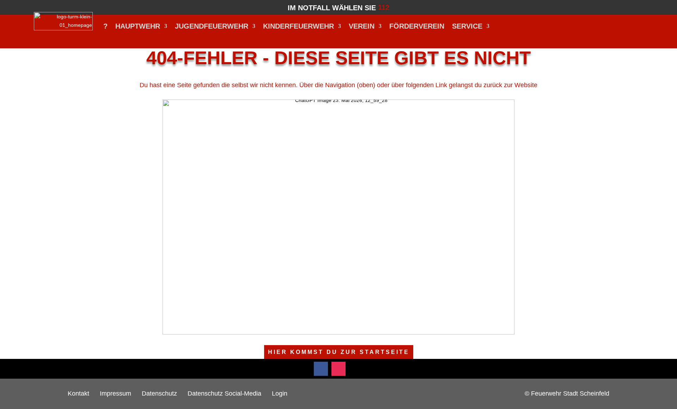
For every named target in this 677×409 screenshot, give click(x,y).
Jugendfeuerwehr (211, 26)
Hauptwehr (137, 26)
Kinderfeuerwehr (298, 26)
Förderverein (416, 26)
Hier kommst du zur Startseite (338, 352)
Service (467, 26)
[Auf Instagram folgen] (338, 369)
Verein (361, 26)
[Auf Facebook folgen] (321, 369)
